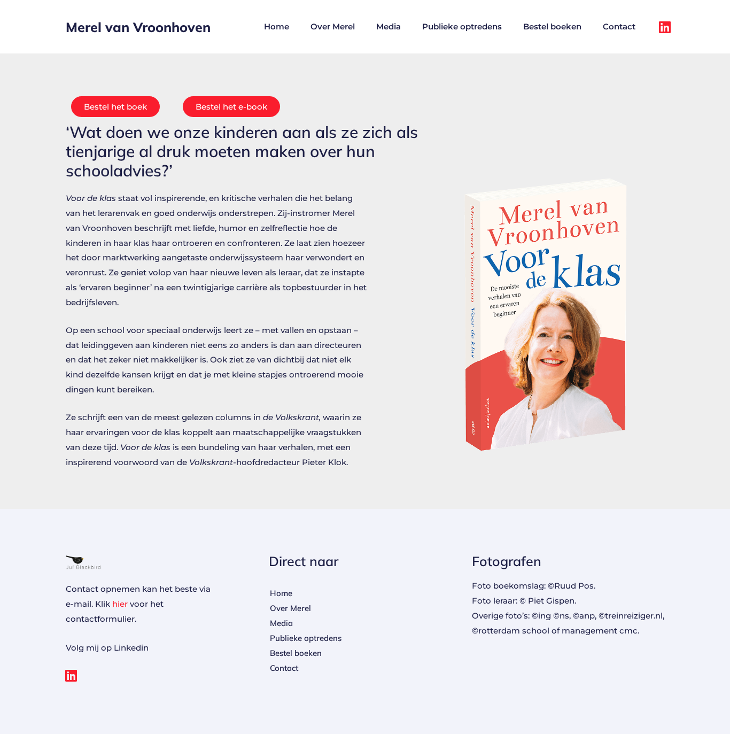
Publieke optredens (462, 26)
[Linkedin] (664, 26)
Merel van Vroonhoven (138, 27)
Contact (619, 26)
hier (120, 604)
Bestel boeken (552, 26)
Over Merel (332, 26)
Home (276, 26)
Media (388, 26)
